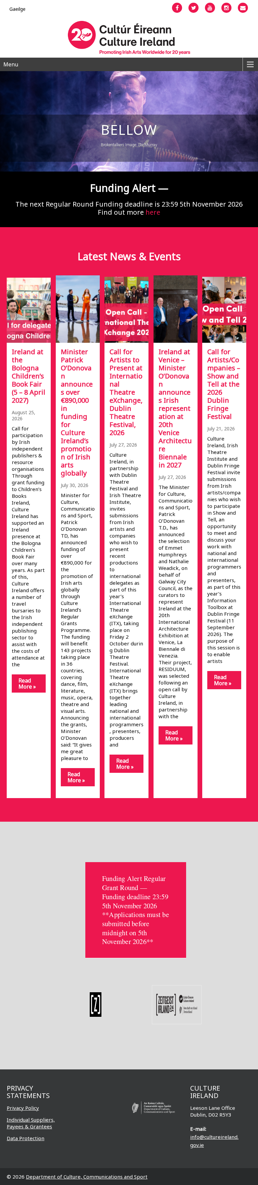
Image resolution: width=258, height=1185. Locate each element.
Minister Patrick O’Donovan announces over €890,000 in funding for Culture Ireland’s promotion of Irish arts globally (77, 412)
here (152, 212)
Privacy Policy (23, 1107)
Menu (10, 64)
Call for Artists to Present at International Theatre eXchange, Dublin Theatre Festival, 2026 (126, 392)
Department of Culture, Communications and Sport (86, 1176)
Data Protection (25, 1138)
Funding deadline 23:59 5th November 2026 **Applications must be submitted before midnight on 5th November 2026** (135, 919)
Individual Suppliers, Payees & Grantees (31, 1123)
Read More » (27, 683)
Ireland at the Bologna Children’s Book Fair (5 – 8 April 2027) (28, 376)
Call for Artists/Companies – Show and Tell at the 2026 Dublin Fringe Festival (223, 384)
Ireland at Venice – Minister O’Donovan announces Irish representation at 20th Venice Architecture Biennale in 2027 (175, 408)
